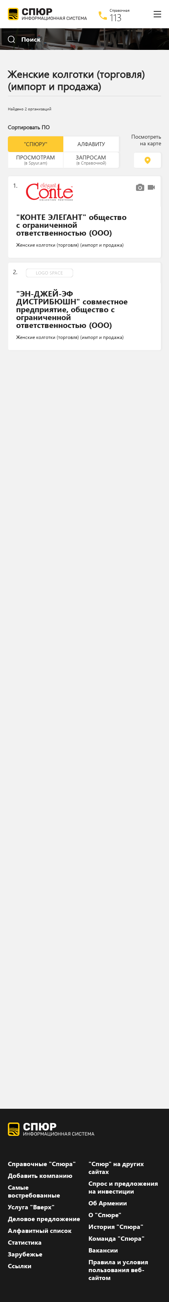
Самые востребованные (34, 1191)
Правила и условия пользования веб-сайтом (118, 1270)
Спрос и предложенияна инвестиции (123, 1187)
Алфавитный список (40, 1230)
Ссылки (19, 1266)
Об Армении (107, 1203)
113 (116, 17)
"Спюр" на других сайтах (116, 1168)
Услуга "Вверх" (31, 1207)
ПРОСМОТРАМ (35, 159)
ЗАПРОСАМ (91, 159)
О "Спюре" (104, 1215)
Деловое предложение (44, 1219)
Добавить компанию (40, 1175)
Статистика (25, 1242)
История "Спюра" (115, 1227)
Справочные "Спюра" (42, 1164)
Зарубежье (25, 1254)
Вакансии (103, 1250)
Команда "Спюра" (116, 1238)
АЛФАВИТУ (91, 144)
